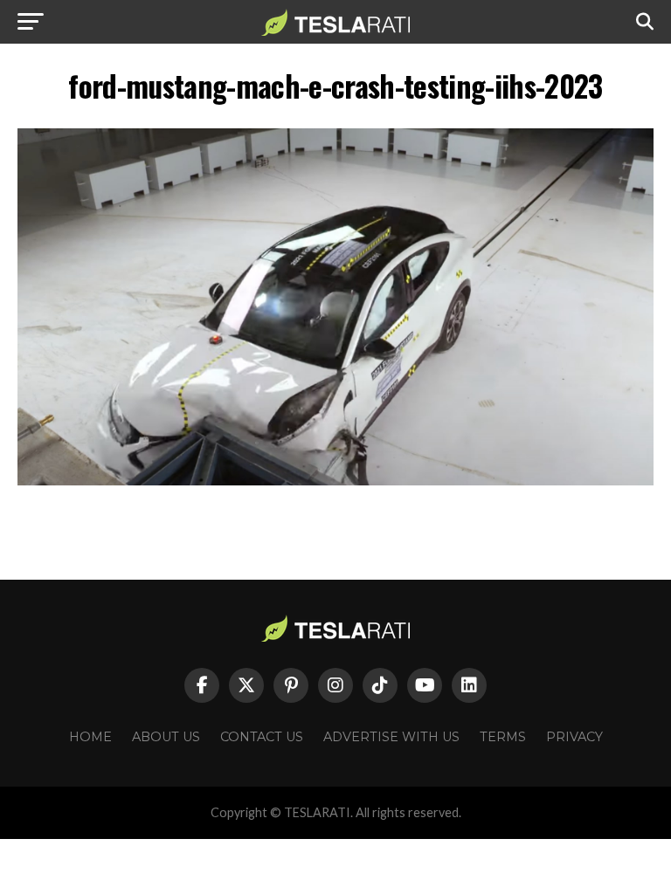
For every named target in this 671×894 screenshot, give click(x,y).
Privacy (574, 737)
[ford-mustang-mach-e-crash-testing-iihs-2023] (335, 480)
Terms (503, 737)
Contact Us (261, 737)
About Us (166, 737)
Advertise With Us (391, 737)
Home (90, 737)
